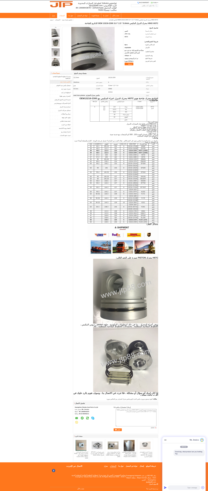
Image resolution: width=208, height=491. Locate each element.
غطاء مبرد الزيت (65, 124)
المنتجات (62, 15)
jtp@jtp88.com (151, 482)
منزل (53, 15)
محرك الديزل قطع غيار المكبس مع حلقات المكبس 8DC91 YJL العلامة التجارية (146, 454)
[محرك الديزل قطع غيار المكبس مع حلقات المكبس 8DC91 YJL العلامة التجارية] (145, 445)
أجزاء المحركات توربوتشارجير (62, 103)
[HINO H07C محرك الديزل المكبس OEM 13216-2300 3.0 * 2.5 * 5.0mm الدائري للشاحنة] (55, 33)
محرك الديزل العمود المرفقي (62, 99)
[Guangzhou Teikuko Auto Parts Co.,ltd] (62, 4)
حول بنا (71, 15)
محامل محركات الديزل (64, 110)
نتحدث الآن (115, 15)
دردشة (130, 64)
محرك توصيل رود (65, 132)
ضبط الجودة (95, 15)
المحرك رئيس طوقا (65, 96)
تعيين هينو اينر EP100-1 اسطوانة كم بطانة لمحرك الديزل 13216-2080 (97, 453)
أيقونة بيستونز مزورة (146, 399)
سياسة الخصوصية (120, 475)
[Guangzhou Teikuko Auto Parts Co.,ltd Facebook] (53, 470)
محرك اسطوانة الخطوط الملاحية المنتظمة (61, 77)
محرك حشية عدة (65, 89)
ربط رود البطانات (65, 114)
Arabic (155, 2)
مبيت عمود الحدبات (65, 135)
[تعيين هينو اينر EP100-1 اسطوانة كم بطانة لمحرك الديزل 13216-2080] (97, 445)
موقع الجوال (153, 484)
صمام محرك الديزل (65, 107)
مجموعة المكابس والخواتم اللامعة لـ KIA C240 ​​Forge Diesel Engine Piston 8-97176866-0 (129, 454)
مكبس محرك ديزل (67, 20)
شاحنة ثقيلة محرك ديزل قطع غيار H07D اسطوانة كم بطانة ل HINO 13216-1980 (113, 454)
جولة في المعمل (82, 15)
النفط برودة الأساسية (64, 128)
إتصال (142, 466)
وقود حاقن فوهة (66, 117)
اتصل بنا (105, 15)
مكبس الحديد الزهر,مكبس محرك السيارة (129, 399)
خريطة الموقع (151, 466)
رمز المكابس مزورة (112, 399)
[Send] (165, 487)
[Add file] (202, 487)
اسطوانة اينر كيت (65, 92)
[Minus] (165, 440)
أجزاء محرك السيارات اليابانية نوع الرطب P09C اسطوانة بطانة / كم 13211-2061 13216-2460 (81, 455)
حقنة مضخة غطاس (65, 121)
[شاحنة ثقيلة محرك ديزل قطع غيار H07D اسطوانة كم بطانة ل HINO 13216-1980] (113, 445)
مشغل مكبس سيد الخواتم (63, 85)
